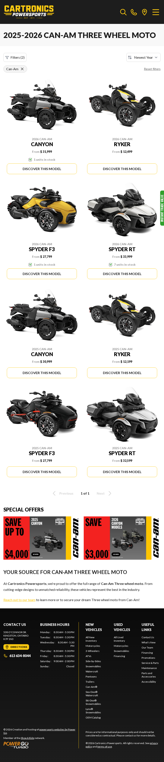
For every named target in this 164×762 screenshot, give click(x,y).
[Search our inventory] (123, 12)
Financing (119, 656)
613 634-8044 (20, 656)
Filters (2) (17, 57)
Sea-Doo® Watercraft (92, 693)
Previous (66, 493)
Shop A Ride (27, 738)
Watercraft (92, 671)
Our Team (147, 647)
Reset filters (152, 69)
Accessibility (149, 681)
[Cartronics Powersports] (28, 12)
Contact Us (148, 637)
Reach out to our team (19, 600)
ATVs (88, 656)
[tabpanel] (57, 649)
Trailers (90, 681)
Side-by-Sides (93, 661)
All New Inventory (91, 639)
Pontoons (91, 676)
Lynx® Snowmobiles (93, 710)
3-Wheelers (93, 651)
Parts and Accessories (149, 675)
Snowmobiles (93, 666)
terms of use (104, 746)
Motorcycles (93, 645)
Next (101, 493)
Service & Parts (150, 662)
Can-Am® (91, 686)
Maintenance (149, 668)
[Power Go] (41, 745)
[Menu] (156, 12)
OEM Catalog (93, 717)
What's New (148, 642)
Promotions (148, 657)
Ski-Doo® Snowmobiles (93, 702)
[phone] (134, 12)
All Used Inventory (119, 639)
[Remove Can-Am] (22, 68)
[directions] (145, 12)
